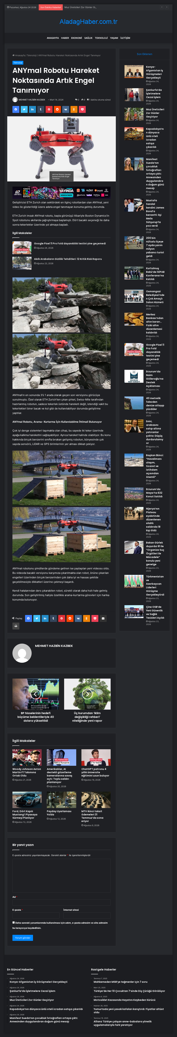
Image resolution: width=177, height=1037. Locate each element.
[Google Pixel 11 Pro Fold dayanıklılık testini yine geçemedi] (21, 247)
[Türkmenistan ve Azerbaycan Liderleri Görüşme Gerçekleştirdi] (133, 581)
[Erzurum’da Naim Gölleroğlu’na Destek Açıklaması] (133, 376)
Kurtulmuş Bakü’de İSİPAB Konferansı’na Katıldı (155, 274)
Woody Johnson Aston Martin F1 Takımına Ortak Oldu (26, 772)
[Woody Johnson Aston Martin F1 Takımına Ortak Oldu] (27, 757)
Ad (14, 897)
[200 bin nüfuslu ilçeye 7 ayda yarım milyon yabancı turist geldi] (133, 242)
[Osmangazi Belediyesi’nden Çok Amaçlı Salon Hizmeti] (133, 296)
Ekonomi (76, 38)
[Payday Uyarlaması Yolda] (61, 800)
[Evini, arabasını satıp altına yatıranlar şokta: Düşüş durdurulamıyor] (133, 426)
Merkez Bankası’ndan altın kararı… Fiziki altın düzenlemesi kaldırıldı (154, 323)
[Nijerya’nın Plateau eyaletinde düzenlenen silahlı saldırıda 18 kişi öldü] (133, 513)
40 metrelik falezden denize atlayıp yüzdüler (155, 403)
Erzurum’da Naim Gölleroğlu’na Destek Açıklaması (154, 379)
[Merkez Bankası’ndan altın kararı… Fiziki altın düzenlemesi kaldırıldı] (133, 319)
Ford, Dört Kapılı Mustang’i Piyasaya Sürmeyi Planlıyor (24, 815)
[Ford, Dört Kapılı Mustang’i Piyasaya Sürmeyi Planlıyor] (27, 800)
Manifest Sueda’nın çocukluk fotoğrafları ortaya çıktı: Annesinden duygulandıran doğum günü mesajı (155, 173)
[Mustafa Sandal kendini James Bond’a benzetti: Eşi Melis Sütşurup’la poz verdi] (133, 205)
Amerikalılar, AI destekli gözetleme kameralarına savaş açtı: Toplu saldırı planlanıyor (59, 775)
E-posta (17, 909)
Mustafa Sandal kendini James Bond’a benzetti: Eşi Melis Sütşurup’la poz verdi (155, 213)
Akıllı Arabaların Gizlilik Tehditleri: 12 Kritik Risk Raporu (68, 259)
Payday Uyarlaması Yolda (59, 813)
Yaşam (114, 38)
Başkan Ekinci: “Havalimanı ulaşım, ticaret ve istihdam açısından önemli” (155, 466)
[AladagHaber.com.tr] (88, 21)
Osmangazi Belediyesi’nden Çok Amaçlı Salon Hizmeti (155, 297)
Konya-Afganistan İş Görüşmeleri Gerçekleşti (154, 72)
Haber (65, 38)
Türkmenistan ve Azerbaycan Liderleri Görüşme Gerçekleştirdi (155, 585)
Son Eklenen (144, 54)
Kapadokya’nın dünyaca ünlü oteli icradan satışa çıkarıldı (155, 138)
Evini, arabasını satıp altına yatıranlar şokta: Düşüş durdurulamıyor (154, 432)
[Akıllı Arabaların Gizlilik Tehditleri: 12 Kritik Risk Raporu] (21, 263)
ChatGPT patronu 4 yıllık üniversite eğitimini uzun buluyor (95, 772)
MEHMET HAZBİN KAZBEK (32, 99)
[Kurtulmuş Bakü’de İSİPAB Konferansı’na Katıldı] (133, 273)
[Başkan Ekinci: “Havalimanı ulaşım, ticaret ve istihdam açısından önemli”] (133, 460)
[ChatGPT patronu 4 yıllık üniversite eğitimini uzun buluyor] (96, 757)
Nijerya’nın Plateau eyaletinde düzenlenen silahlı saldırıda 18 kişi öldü (153, 519)
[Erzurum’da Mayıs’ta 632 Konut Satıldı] (133, 493)
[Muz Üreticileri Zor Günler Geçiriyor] (133, 114)
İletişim (125, 38)
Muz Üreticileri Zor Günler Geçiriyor (83, 7)
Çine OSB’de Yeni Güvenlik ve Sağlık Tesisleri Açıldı (155, 612)
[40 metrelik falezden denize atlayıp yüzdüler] (133, 402)
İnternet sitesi (71, 909)
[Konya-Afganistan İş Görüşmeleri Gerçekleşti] (133, 71)
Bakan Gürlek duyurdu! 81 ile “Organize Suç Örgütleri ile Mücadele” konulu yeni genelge (155, 553)
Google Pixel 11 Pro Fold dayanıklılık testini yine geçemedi (70, 243)
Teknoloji (101, 38)
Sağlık (88, 38)
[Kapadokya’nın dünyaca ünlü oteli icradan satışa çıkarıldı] (133, 133)
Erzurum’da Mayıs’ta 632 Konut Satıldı (154, 492)
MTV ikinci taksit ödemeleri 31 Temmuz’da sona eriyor (92, 816)
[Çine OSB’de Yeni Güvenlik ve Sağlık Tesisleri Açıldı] (133, 611)
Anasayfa (53, 38)
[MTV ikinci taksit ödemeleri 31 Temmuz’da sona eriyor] (96, 800)
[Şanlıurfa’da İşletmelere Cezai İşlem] (133, 94)
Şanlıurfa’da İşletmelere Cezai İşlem (154, 93)
